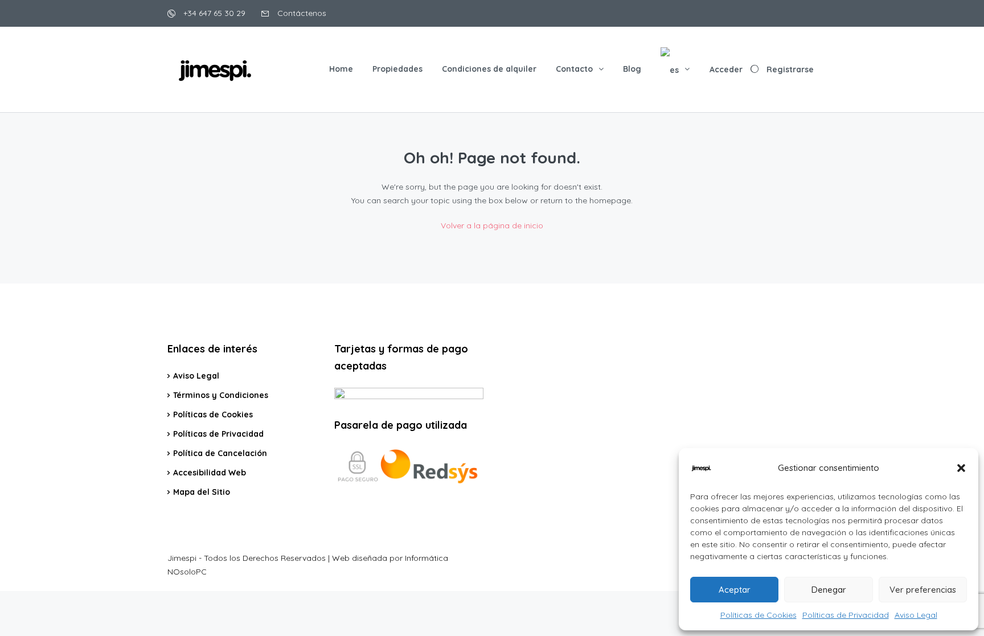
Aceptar (735, 589)
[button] (961, 468)
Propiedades (397, 69)
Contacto (574, 69)
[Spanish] (675, 69)
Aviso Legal (916, 615)
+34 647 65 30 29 (213, 13)
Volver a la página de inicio (492, 225)
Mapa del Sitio (201, 492)
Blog (632, 69)
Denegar (828, 589)
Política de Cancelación (220, 453)
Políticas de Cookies (758, 615)
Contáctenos (300, 13)
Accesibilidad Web (209, 472)
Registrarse (790, 69)
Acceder (726, 69)
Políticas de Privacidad (845, 615)
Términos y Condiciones (220, 395)
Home (341, 69)
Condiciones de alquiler (489, 69)
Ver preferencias (922, 589)
